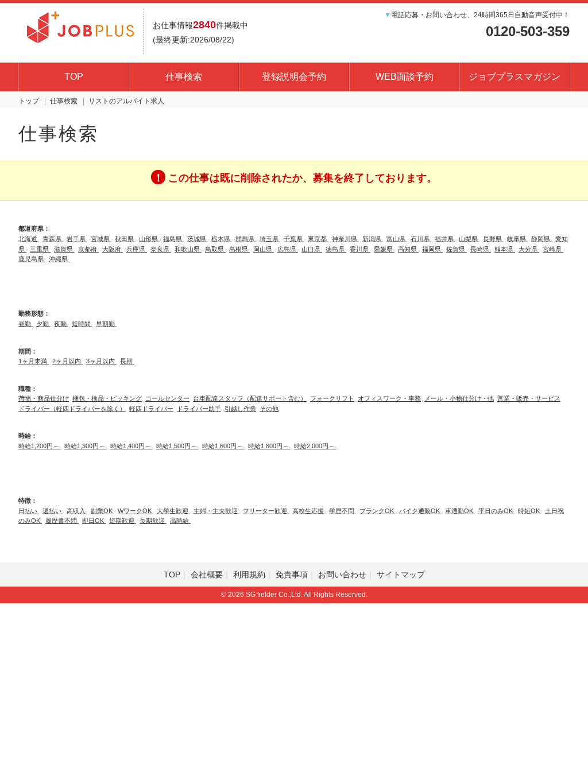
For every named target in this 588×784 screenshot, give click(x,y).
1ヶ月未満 (33, 361)
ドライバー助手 (199, 408)
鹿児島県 (31, 258)
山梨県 (469, 238)
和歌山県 (188, 249)
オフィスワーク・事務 (389, 398)
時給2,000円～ (315, 446)
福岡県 (432, 249)
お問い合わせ (342, 574)
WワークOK (135, 510)
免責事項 (292, 574)
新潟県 (372, 238)
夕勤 (43, 323)
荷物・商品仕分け (43, 398)
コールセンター (167, 398)
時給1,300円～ (85, 446)
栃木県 (221, 238)
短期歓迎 (122, 520)
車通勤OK (460, 510)
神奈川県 (345, 238)
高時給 (180, 520)
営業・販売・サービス (528, 398)
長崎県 (480, 249)
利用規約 (249, 574)
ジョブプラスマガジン (514, 76)
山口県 (311, 249)
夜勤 (61, 323)
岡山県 (263, 249)
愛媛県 (384, 249)
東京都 (318, 238)
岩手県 (77, 238)
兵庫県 (136, 249)
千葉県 (294, 238)
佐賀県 (456, 249)
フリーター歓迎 (266, 510)
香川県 (360, 249)
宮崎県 (553, 249)
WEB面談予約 (405, 76)
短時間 (82, 323)
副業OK (102, 510)
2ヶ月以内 (67, 361)
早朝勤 (106, 323)
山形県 (149, 238)
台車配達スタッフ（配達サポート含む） (250, 398)
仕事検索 (183, 76)
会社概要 (207, 574)
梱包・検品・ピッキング (107, 398)
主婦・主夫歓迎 (216, 510)
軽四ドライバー (151, 408)
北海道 (28, 238)
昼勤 (25, 323)
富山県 (396, 238)
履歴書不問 (62, 520)
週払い (52, 510)
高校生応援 (309, 510)
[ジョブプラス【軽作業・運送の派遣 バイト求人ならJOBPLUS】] (80, 25)
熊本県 (504, 249)
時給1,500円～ (177, 446)
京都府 (88, 249)
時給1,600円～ (223, 446)
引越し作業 (240, 408)
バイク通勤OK (420, 510)
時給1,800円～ (269, 446)
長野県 (493, 238)
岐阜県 (517, 238)
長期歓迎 (153, 520)
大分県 (529, 249)
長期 (127, 361)
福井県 (445, 238)
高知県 (408, 249)
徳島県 (336, 249)
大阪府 (112, 249)
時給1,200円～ (39, 446)
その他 (269, 408)
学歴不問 (342, 510)
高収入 (77, 510)
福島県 (173, 238)
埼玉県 (270, 238)
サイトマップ (401, 574)
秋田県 (125, 238)
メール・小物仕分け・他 (459, 398)
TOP (73, 76)
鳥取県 (215, 249)
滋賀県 (64, 249)
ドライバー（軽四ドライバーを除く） (72, 408)
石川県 (421, 238)
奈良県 (160, 249)
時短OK (529, 510)
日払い (28, 510)
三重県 (40, 249)
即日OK (94, 520)
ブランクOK (377, 510)
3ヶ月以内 (101, 361)
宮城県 (101, 238)
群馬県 (245, 238)
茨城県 (197, 238)
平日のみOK (496, 510)
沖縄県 (59, 258)
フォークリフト (332, 398)
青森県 (52, 238)
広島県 (287, 249)
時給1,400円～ (131, 446)
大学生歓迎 (173, 510)
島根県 (239, 249)
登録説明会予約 (294, 76)
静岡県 (541, 238)
